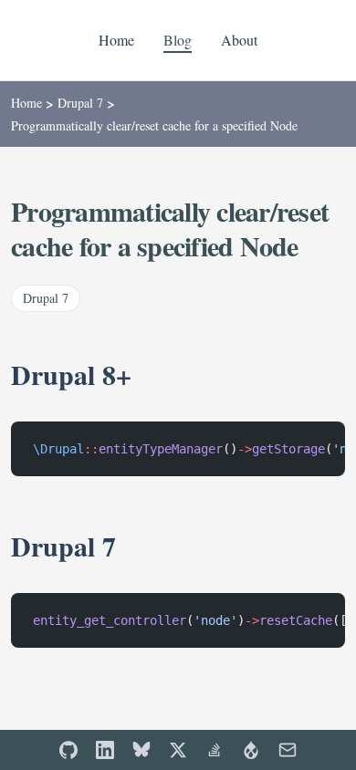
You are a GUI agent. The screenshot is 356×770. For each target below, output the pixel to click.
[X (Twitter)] (178, 750)
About (239, 39)
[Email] (287, 750)
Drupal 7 (80, 102)
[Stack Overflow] (214, 750)
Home (116, 39)
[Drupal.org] (251, 750)
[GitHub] (68, 750)
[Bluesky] (141, 750)
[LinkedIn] (105, 750)
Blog (177, 39)
